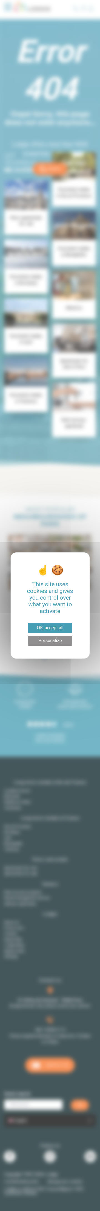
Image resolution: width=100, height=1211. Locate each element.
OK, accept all (50, 627)
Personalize (50, 640)
